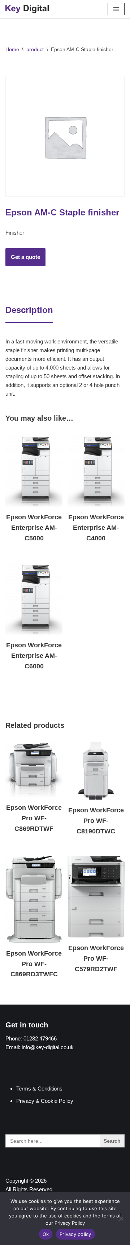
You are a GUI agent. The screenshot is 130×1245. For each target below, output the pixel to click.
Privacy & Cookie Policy (44, 1101)
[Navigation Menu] (116, 9)
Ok (46, 1234)
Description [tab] (29, 310)
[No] (121, 1218)
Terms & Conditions (39, 1088)
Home (12, 49)
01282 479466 (40, 1038)
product (35, 49)
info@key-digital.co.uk (48, 1047)
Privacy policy (75, 1234)
